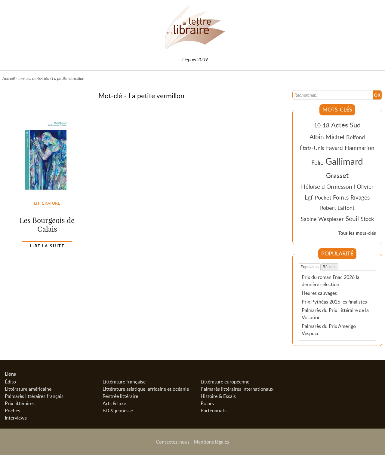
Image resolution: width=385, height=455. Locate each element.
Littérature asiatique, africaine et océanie (146, 389)
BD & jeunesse (118, 410)
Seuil (352, 218)
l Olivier (364, 186)
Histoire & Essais (218, 396)
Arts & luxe (114, 403)
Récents (329, 267)
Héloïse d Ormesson (326, 186)
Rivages (360, 197)
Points (341, 197)
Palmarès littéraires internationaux (237, 389)
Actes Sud (346, 124)
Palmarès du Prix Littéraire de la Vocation (335, 314)
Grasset (337, 175)
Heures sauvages (319, 293)
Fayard (334, 148)
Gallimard (344, 161)
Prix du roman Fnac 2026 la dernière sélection (330, 281)
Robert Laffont (337, 207)
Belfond (355, 137)
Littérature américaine (28, 389)
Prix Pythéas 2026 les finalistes (334, 301)
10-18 (321, 125)
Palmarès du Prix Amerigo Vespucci (329, 330)
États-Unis (312, 147)
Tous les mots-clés (33, 78)
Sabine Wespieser (322, 218)
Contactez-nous (172, 441)
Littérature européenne (225, 381)
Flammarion (359, 148)
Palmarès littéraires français (34, 396)
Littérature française (124, 381)
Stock (367, 218)
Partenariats (213, 410)
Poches (12, 410)
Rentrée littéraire (120, 396)
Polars (207, 403)
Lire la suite (47, 246)
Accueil (8, 78)
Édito (10, 381)
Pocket (323, 197)
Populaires (310, 267)
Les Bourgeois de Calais (47, 225)
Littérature (47, 203)
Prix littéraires (20, 403)
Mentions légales (211, 441)
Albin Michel (327, 137)
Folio (317, 162)
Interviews (16, 417)
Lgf (309, 197)
